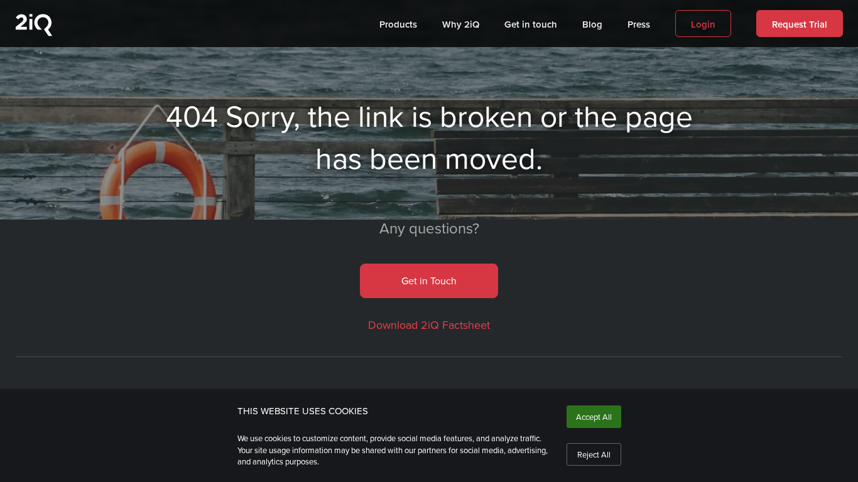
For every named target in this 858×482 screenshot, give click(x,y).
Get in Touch (429, 280)
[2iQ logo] (34, 33)
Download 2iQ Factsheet (429, 325)
